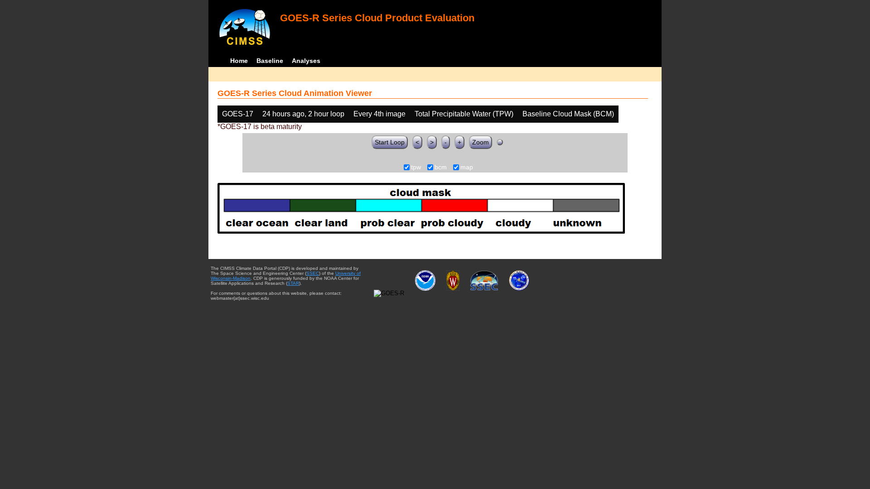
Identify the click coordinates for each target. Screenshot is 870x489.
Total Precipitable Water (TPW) (464, 114)
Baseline (269, 60)
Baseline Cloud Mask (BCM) (568, 114)
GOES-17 (237, 114)
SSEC (312, 273)
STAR (293, 283)
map (466, 167)
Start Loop (390, 142)
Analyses (306, 60)
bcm (441, 167)
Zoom (480, 142)
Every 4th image (379, 114)
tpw (416, 167)
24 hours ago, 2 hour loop (303, 114)
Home (239, 60)
